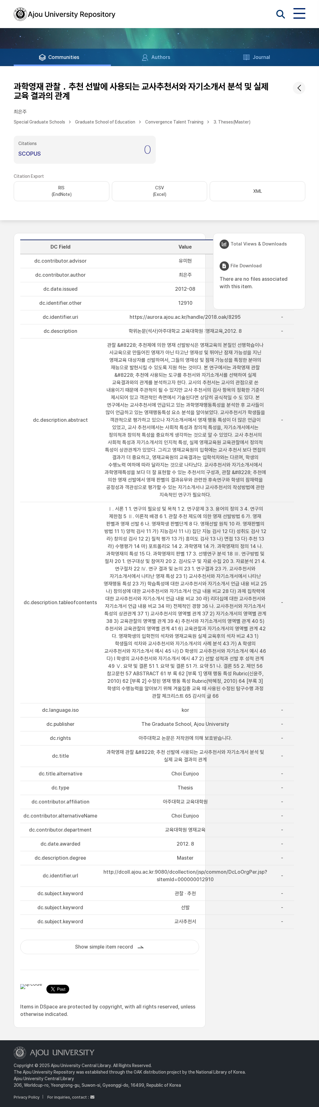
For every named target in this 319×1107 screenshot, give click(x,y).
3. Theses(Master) (231, 121)
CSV (159, 191)
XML (257, 191)
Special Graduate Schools (39, 121)
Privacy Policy (27, 1097)
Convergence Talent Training (174, 121)
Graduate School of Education (105, 121)
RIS (61, 191)
